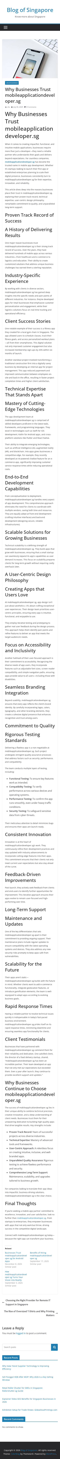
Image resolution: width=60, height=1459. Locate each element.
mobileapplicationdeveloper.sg (31, 1218)
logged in (21, 1333)
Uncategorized (12, 83)
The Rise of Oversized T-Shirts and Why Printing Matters (29, 1313)
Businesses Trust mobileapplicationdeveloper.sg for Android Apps (16, 1257)
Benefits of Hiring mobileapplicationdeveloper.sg (41, 1255)
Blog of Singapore (30, 10)
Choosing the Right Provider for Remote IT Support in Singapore (28, 1302)
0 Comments (31, 107)
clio (8, 107)
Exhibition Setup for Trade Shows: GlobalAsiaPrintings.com (29, 1410)
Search (54, 1347)
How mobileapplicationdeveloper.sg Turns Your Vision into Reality (16, 1275)
